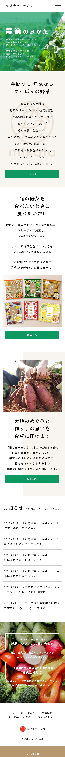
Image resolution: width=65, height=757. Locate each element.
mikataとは (32, 174)
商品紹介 (33, 713)
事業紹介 (32, 478)
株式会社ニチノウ (19, 5)
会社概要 (14, 717)
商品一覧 (32, 334)
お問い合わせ (45, 717)
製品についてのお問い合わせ (32, 642)
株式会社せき (33, 670)
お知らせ (28, 717)
